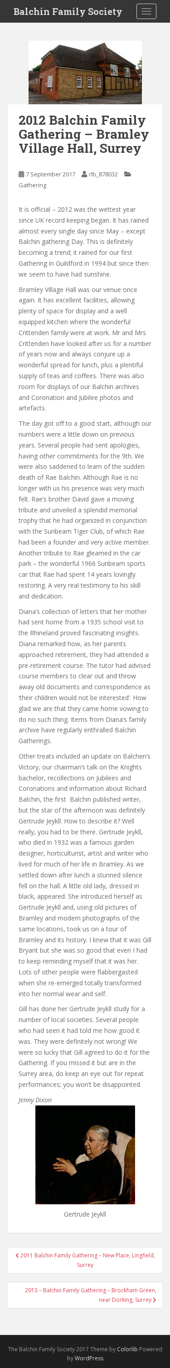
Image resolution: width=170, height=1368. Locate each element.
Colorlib (127, 1349)
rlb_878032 (103, 174)
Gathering (32, 185)
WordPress (89, 1358)
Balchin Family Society (68, 11)
